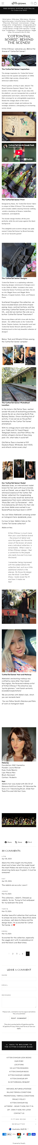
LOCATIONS (19, 1065)
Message (6, 995)
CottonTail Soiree (20, 21)
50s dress (32, 19)
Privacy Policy (15, 1026)
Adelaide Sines (8, 485)
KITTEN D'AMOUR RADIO (19, 1072)
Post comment (19, 1018)
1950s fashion (24, 19)
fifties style (6, 23)
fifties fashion (30, 21)
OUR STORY (19, 1061)
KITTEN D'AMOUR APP (19, 1079)
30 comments (16, 32)
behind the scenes (8, 21)
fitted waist (14, 23)
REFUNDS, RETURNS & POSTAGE (19, 1089)
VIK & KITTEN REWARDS (19, 1068)
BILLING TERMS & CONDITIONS (19, 1092)
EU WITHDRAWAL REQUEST (19, 1082)
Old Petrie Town (8, 442)
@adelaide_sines (24, 517)
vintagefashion (11, 30)
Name (4, 975)
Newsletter (18, 1124)
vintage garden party (29, 25)
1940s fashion (6, 19)
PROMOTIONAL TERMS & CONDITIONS (19, 1096)
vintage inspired (8, 28)
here (22, 703)
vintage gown (18, 26)
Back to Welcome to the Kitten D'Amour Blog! (19, 1046)
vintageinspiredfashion (23, 30)
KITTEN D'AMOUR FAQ (19, 1103)
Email (5, 985)
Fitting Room (18, 1119)
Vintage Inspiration (29, 26)
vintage (32, 23)
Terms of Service (29, 1026)
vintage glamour (8, 26)
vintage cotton (6, 25)
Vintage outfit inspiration (22, 28)
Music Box (6, 502)
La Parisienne (21, 502)
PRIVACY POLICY (19, 1099)
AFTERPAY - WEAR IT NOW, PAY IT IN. (19, 1106)
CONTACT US (19, 1113)
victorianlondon (24, 23)
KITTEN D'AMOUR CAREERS (19, 1075)
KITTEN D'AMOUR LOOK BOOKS (19, 1058)
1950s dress (15, 19)
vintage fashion (17, 25)
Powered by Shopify (19, 1143)
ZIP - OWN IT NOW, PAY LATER (19, 1110)
